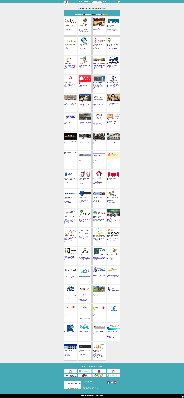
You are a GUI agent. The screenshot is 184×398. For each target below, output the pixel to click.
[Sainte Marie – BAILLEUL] (99, 324)
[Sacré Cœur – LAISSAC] (113, 286)
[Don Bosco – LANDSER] (113, 56)
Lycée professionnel (67, 66)
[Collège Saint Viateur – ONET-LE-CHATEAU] (113, 37)
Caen (66, 223)
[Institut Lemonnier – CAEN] (70, 209)
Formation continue (97, 27)
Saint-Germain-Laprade (84, 143)
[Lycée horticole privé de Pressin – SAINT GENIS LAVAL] (99, 247)
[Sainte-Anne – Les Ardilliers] (113, 324)
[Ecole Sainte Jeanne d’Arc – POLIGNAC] (85, 152)
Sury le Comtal (68, 280)
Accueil (80, 1)
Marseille (81, 262)
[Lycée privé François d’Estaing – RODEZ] (113, 247)
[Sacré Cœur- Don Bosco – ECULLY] (99, 305)
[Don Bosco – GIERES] (85, 56)
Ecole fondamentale (111, 28)
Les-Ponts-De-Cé (83, 31)
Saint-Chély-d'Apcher (83, 318)
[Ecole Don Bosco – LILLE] (85, 114)
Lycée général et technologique (113, 85)
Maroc (98, 68)
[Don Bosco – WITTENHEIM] (113, 75)
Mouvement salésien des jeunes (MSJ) (89, 385)
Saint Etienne (82, 239)
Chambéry (110, 240)
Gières (81, 67)
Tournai (95, 88)
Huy (80, 202)
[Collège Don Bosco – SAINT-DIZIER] (70, 37)
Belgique (113, 30)
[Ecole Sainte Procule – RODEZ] (113, 152)
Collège (66, 27)
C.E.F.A (94, 84)
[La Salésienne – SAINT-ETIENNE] (85, 228)
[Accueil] (65, 2)
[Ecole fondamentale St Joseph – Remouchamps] (113, 114)
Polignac (81, 163)
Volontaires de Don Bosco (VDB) (88, 386)
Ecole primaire (73, 103)
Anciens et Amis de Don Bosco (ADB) (89, 387)
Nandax (95, 241)
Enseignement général (97, 353)
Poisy (81, 221)
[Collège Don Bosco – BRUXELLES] (113, 18)
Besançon (96, 105)
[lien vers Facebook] (108, 381)
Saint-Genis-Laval (97, 259)
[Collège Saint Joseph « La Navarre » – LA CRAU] (99, 37)
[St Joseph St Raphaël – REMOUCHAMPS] (99, 343)
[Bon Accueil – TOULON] (70, 18)
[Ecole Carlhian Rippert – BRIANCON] (85, 94)
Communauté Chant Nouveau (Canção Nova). (91, 388)
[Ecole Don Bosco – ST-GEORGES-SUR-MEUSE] (99, 114)
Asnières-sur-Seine (68, 335)
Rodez (110, 162)
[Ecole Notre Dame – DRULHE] (70, 133)
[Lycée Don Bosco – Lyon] (70, 247)
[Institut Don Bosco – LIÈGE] (99, 190)
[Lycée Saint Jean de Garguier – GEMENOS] (85, 267)
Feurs (95, 298)
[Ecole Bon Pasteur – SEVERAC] (70, 94)
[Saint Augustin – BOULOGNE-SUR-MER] (113, 305)
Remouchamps (111, 123)
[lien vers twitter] (112, 381)
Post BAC (73, 66)
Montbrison (96, 220)
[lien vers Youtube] (115, 381)
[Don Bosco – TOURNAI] (99, 75)
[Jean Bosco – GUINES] (113, 209)
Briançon (81, 105)
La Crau (95, 48)
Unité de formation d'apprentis (70, 67)
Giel (66, 68)
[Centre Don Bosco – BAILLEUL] (99, 18)
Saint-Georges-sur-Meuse (98, 124)
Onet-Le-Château (112, 48)
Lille (80, 123)
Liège (66, 123)
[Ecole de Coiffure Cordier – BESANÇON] (99, 94)
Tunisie (101, 143)
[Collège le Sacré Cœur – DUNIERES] (85, 37)
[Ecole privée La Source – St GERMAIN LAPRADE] (85, 133)
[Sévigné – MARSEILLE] (70, 343)
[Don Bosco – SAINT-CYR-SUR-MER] (85, 75)
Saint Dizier (67, 48)
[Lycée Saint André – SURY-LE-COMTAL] (70, 267)
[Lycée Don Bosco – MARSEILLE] (85, 247)
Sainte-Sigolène (68, 316)
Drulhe (66, 142)
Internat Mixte (95, 357)
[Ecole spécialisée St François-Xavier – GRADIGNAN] (70, 171)
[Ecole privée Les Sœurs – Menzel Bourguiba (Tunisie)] (99, 133)
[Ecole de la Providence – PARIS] (113, 94)
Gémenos (81, 277)
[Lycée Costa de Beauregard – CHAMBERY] (113, 228)
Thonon (66, 241)
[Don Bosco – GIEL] (70, 56)
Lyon (66, 259)
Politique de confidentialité (90, 395)
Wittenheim (111, 87)
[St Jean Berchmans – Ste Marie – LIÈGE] (85, 343)
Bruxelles (110, 30)
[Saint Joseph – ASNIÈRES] (70, 324)
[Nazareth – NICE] (99, 267)
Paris (109, 104)
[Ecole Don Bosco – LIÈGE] (70, 114)
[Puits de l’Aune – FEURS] (99, 286)
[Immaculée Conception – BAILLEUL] (113, 171)
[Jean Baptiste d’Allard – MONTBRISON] (99, 209)
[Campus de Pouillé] (85, 18)
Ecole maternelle (71, 27)
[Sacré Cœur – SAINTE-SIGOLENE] (70, 305)
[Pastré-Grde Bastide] (85, 286)
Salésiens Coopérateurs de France (89, 382)
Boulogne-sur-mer (112, 316)
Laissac (110, 295)
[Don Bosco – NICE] (70, 75)
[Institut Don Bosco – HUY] (85, 190)
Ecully (95, 316)
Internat (80, 27)
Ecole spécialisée (68, 181)
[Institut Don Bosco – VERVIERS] (113, 190)
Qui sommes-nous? (87, 1)
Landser (110, 67)
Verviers (110, 202)
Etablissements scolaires (97, 1)
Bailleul (95, 29)
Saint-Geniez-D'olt (97, 163)
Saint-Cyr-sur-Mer (83, 87)
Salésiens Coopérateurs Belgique (89, 383)
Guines (110, 222)
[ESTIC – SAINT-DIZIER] (99, 171)
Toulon (66, 29)
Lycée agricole (84, 27)
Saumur (110, 337)
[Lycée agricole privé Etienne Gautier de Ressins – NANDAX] (99, 228)
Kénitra (95, 68)
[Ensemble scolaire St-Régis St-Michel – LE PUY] (85, 171)
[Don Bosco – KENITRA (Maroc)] (99, 56)
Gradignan (67, 182)
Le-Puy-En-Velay (82, 183)
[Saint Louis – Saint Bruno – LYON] (85, 324)
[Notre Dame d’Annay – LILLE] (113, 267)
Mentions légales (99, 395)
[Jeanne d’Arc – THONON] (70, 228)
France (69, 29)
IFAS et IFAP (81, 236)
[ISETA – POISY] (85, 209)
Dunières (81, 48)
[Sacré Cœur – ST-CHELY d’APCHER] (85, 305)
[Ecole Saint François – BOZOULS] (113, 133)
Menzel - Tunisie (97, 143)
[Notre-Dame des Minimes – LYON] (70, 286)
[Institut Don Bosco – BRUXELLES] (70, 190)
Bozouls (110, 143)
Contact (104, 1)
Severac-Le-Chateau (69, 104)
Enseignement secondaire (112, 29)
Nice (66, 90)
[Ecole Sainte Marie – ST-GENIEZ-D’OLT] (99, 152)
